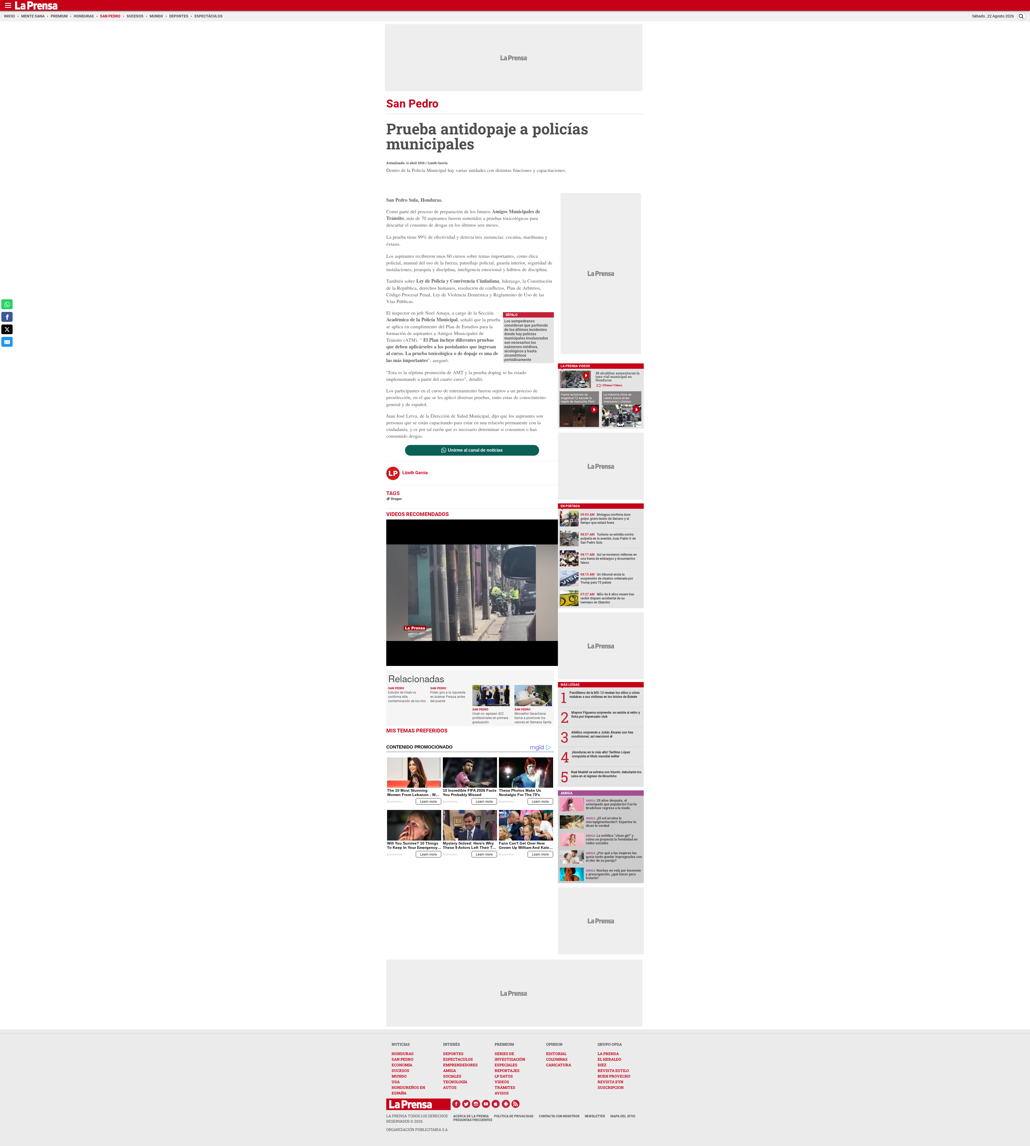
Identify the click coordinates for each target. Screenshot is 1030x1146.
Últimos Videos (612, 385)
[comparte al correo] (7, 342)
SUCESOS (400, 1070)
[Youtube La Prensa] (486, 1104)
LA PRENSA (608, 1053)
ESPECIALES (506, 1064)
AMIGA (449, 1070)
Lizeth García (438, 163)
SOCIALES (452, 1076)
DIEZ (602, 1064)
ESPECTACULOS (458, 1059)
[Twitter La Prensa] (466, 1104)
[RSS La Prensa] (516, 1104)
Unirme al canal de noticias (475, 450)
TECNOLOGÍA (455, 1081)
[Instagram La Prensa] (476, 1104)
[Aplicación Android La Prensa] (506, 1104)
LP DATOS (504, 1076)
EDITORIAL (556, 1053)
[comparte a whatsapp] (7, 304)
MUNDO (399, 1076)
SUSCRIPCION (611, 1087)
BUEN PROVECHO (614, 1076)
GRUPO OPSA (610, 1044)
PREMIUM (504, 1044)
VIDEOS (502, 1081)
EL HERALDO (609, 1059)
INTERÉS (451, 1044)
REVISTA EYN (610, 1081)
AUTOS (450, 1087)
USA (396, 1081)
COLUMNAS (557, 1059)
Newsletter (595, 1116)
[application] (472, 592)
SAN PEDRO (402, 1059)
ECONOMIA (402, 1064)
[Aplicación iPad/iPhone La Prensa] (496, 1104)
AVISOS (502, 1093)
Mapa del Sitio (622, 1116)
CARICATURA (558, 1064)
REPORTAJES (507, 1070)
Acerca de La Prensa (471, 1116)
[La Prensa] (410, 1104)
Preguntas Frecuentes (472, 1120)
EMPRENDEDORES (460, 1064)
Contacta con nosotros (559, 1116)
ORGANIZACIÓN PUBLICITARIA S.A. (417, 1129)
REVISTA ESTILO (613, 1070)
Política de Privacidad (514, 1116)
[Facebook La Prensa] (456, 1104)
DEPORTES (453, 1053)
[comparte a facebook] (7, 317)
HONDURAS (403, 1053)
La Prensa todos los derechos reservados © (417, 1118)
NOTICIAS (401, 1044)
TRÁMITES (505, 1087)
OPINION (554, 1044)
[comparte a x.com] (7, 329)
